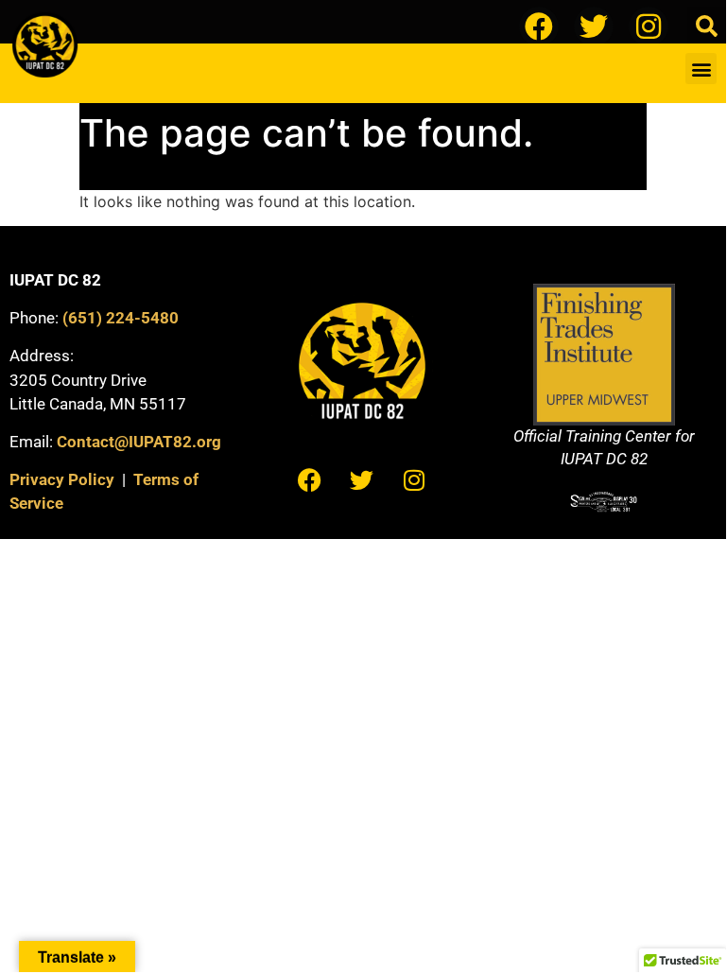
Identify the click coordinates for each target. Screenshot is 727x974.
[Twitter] (594, 26)
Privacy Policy (61, 479)
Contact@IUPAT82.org (139, 441)
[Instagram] (648, 26)
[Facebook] (539, 26)
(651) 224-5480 (120, 317)
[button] (707, 26)
